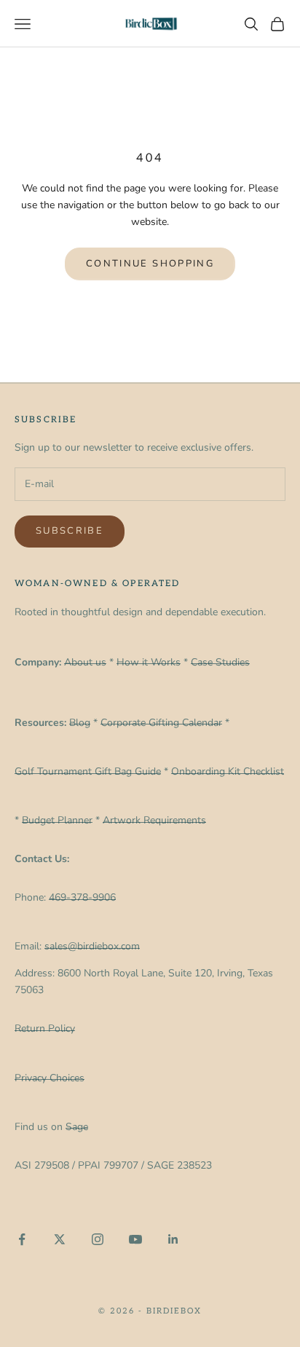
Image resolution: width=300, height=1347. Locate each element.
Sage (77, 1127)
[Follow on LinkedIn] (173, 1239)
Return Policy (45, 1028)
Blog (79, 723)
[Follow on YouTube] (135, 1239)
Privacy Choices (49, 1078)
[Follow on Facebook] (22, 1239)
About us (85, 662)
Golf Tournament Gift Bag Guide (88, 771)
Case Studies (220, 662)
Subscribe (69, 530)
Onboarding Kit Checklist (227, 771)
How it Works (149, 662)
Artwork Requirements (154, 820)
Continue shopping (150, 263)
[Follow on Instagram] (97, 1239)
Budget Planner (57, 820)
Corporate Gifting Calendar (161, 723)
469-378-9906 (82, 897)
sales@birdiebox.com (92, 946)
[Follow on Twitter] (59, 1239)
